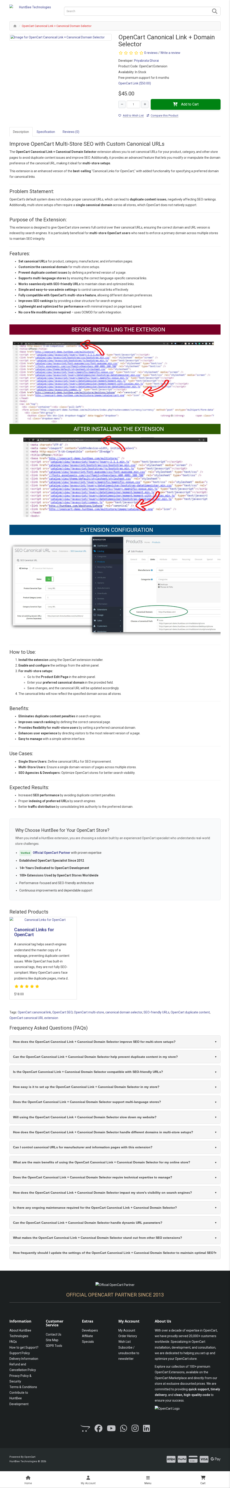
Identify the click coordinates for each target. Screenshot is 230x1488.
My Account (126, 1330)
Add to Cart (190, 104)
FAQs (13, 1341)
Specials (88, 1341)
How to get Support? (23, 1347)
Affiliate (87, 1336)
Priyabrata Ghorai (146, 60)
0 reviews (151, 53)
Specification (46, 132)
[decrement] (122, 104)
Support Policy (19, 1353)
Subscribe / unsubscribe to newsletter (128, 1353)
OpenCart (29, 1456)
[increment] (144, 104)
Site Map (52, 1340)
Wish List (124, 1341)
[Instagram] (135, 1428)
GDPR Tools (54, 1345)
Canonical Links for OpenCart (34, 932)
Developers (90, 1330)
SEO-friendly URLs (156, 1012)
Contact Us (53, 1334)
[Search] (214, 11)
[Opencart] (85, 1428)
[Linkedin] (146, 1428)
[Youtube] (111, 1428)
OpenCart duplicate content (190, 1012)
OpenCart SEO (62, 1012)
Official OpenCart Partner (51, 852)
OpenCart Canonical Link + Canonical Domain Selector (56, 26)
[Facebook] (98, 1428)
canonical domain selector (123, 1012)
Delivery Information (23, 1358)
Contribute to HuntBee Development (19, 1398)
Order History (127, 1336)
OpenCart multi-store (89, 1012)
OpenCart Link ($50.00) (134, 83)
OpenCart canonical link (34, 1012)
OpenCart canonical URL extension (33, 1018)
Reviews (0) (71, 132)
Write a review (170, 53)
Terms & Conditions (23, 1387)
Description (21, 132)
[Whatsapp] (123, 1428)
